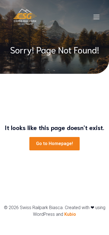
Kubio (70, 214)
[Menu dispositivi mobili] (96, 17)
